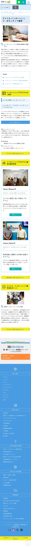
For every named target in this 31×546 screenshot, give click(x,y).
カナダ (5, 382)
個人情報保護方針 (7, 513)
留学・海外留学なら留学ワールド (16, 537)
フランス (5, 395)
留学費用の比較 (7, 485)
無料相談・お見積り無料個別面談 (8, 357)
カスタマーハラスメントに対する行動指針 (13, 518)
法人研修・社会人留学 (8, 433)
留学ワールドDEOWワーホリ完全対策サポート (14, 415)
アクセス (5, 506)
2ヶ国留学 (5, 431)
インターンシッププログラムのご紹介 (14, 77)
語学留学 (5, 413)
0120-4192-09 (17, 347)
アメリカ (5, 377)
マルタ (5, 392)
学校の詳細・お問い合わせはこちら (15, 277)
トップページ (8, 524)
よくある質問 (6, 482)
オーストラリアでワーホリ (9, 418)
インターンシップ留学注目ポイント (14, 84)
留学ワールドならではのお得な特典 (12, 456)
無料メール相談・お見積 (9, 475)
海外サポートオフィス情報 (9, 503)
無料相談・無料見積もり (21, 524)
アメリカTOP (5, 7)
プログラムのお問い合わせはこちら (15, 153)
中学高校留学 (6, 423)
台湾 (4, 400)
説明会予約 (6, 477)
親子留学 (5, 436)
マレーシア (6, 397)
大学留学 (5, 425)
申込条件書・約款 (7, 516)
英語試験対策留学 (7, 428)
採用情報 (5, 511)
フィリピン (6, 389)
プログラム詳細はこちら (15, 122)
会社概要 (5, 498)
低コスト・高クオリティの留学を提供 (12, 449)
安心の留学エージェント (9, 454)
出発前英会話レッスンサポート (10, 459)
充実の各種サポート (8, 451)
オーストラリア (7, 384)
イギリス (5, 379)
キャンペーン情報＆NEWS (10, 480)
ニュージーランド (7, 387)
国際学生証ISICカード (8, 462)
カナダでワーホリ (7, 420)
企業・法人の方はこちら (9, 508)
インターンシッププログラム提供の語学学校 (16, 80)
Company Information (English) (11, 500)
